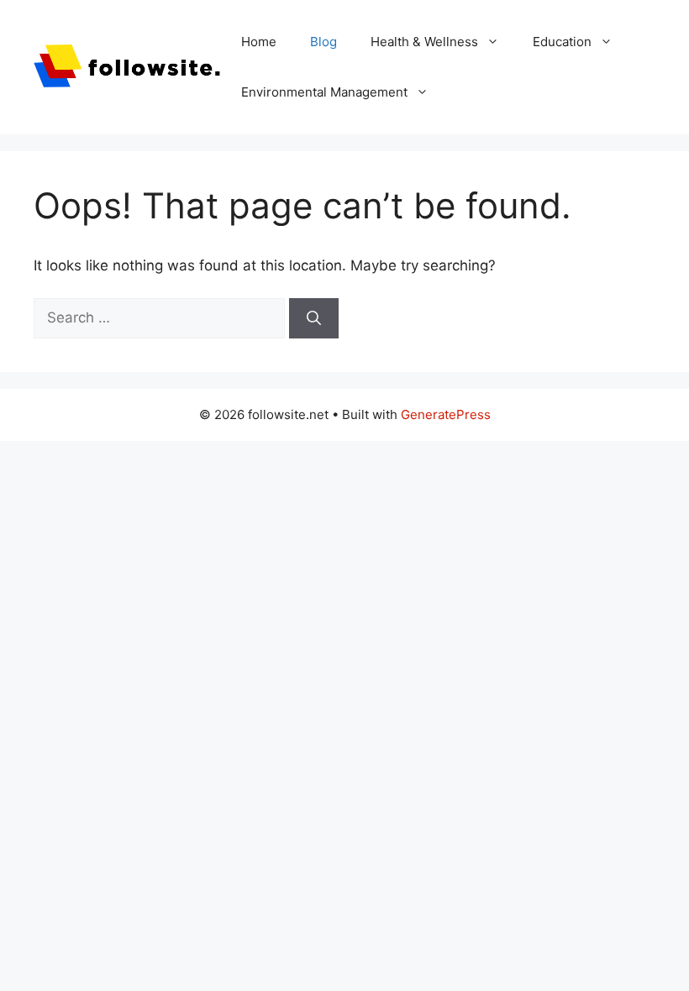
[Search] (314, 318)
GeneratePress (446, 414)
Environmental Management (324, 92)
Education (562, 42)
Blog (323, 42)
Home (258, 42)
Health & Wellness (424, 42)
